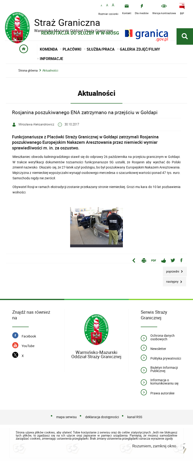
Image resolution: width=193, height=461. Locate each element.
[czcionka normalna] (101, 6)
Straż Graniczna (59, 22)
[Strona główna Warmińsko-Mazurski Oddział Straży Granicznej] (96, 330)
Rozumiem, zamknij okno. (154, 446)
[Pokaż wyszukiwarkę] (185, 36)
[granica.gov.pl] (146, 35)
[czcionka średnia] (107, 5)
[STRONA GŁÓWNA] (24, 49)
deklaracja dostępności (102, 417)
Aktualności (50, 70)
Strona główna (28, 70)
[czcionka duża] (113, 5)
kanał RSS (134, 417)
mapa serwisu (66, 417)
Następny (171, 280)
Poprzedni (171, 270)
